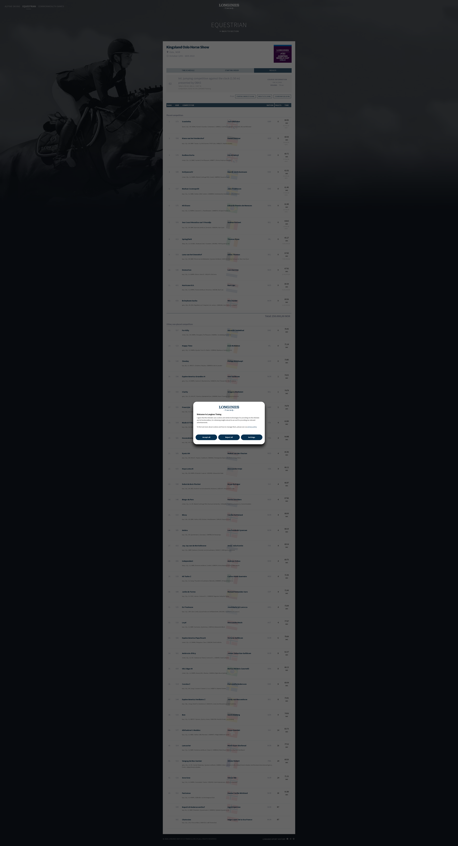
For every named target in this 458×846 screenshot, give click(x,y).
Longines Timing (229, 408)
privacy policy (252, 427)
